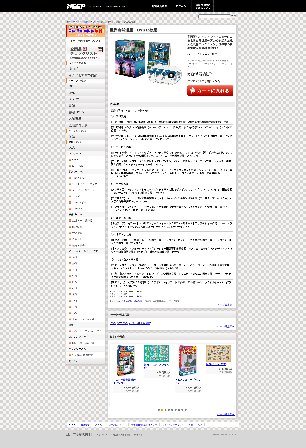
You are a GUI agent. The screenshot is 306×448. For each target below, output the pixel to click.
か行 (74, 263)
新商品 (73, 68)
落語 (72, 136)
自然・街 (77, 239)
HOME (72, 424)
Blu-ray (74, 99)
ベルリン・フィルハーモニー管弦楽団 (88, 331)
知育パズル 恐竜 (216, 364)
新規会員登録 (159, 6)
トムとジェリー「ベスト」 (187, 381)
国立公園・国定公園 (89, 22)
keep (77, 6)
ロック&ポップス (81, 202)
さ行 (74, 269)
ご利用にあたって (117, 425)
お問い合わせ (195, 425)
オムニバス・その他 (83, 319)
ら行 (74, 306)
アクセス (99, 425)
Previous (112, 378)
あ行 (74, 257)
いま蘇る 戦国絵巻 (82, 354)
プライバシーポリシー (173, 425)
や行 (74, 300)
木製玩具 (75, 119)
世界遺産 (77, 233)
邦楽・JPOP (79, 177)
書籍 (72, 106)
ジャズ (76, 196)
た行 (74, 275)
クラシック (78, 208)
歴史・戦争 (78, 245)
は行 (74, 288)
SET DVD (77, 165)
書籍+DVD (76, 112)
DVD (72, 92)
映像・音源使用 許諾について (203, 6)
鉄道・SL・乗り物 (82, 220)
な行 (74, 282)
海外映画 (77, 226)
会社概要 (85, 425)
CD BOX (77, 159)
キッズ (73, 361)
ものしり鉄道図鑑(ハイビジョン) (124, 381)
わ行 (74, 313)
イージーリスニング (83, 190)
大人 (75, 22)
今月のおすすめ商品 (83, 75)
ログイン (181, 6)
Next (232, 378)
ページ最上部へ (226, 304)
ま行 (74, 294)
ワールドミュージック (84, 183)
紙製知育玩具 (78, 125)
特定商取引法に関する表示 (144, 425)
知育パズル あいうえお (156, 366)
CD (71, 86)
